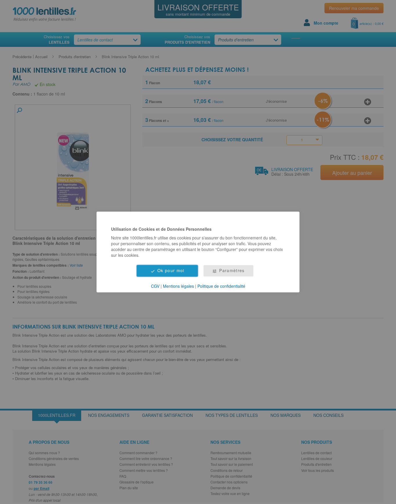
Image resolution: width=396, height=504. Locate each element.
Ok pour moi (170, 270)
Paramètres (232, 270)
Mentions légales (178, 286)
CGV (155, 286)
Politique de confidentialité (221, 286)
